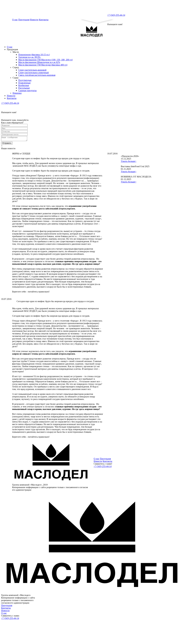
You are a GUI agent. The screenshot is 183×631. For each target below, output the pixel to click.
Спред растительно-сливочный (33, 72)
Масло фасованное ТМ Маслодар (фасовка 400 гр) (42, 65)
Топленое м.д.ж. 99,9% (29, 57)
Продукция (23, 19)
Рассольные (24, 88)
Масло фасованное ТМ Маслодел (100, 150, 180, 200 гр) (45, 59)
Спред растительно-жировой (32, 70)
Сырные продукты (27, 90)
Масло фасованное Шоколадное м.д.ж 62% (39, 62)
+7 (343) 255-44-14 (116, 15)
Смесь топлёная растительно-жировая (36, 75)
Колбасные (23, 85)
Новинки (17, 93)
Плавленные (24, 83)
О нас (15, 19)
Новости (34, 19)
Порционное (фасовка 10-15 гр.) (34, 54)
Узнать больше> (128, 161)
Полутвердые (24, 80)
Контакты (43, 19)
